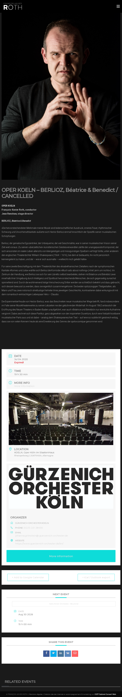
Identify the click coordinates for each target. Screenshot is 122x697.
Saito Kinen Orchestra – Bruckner (63, 604)
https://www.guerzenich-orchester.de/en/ (39, 543)
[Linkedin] (61, 653)
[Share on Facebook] (46, 653)
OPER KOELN (8, 205)
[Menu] (118, 6)
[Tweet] (53, 653)
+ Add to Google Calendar (28, 577)
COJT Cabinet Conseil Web (105, 694)
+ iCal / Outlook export (96, 577)
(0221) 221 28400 (33, 527)
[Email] (75, 653)
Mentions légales (35, 694)
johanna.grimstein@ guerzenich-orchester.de (41, 535)
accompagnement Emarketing (78, 694)
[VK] (68, 653)
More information (24, 386)
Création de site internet (53, 694)
